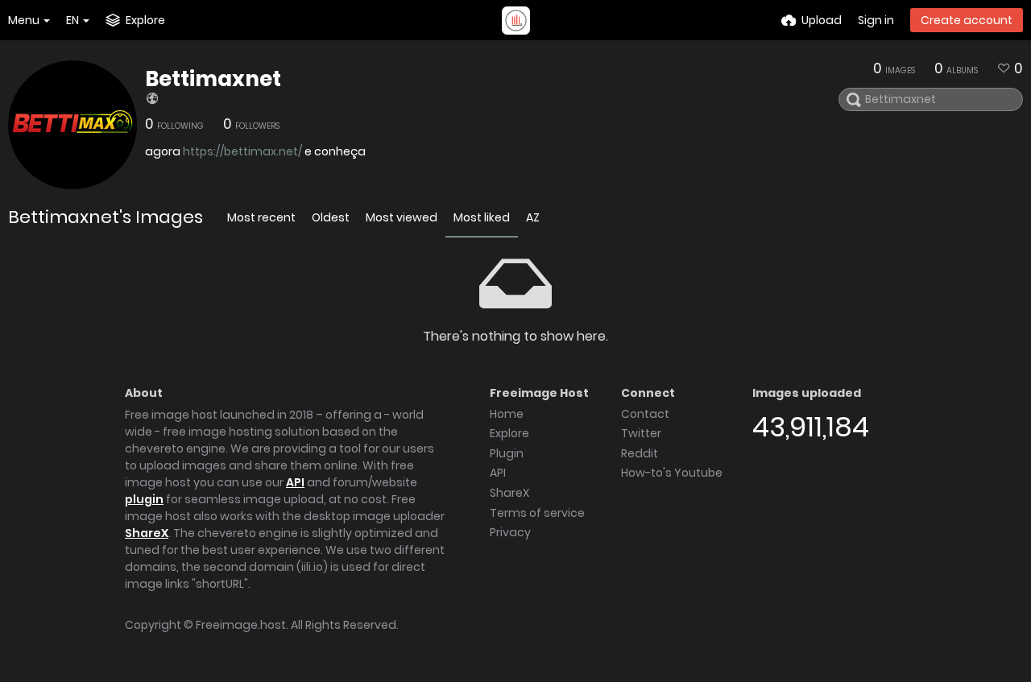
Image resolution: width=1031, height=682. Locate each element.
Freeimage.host (241, 625)
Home (507, 414)
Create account (966, 20)
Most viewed (401, 217)
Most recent (261, 217)
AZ (533, 217)
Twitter (641, 433)
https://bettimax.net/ (242, 151)
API (295, 482)
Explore (509, 433)
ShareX (146, 533)
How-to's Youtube (672, 473)
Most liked (481, 217)
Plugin (507, 453)
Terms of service (537, 513)
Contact (645, 414)
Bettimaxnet (213, 78)
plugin (144, 499)
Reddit (639, 453)
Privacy (510, 532)
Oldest (331, 217)
